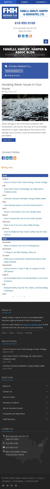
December (6, 242)
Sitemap (28, 333)
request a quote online (32, 324)
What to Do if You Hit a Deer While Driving (21, 225)
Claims (24, 2)
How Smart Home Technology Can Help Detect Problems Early (22, 359)
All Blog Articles (13, 75)
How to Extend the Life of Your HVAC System (23, 218)
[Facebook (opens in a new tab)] (19, 36)
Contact (20, 333)
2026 (4, 175)
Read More (7, 140)
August (5, 179)
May (4, 202)
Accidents (41, 2)
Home (4, 333)
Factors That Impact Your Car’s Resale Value (22, 212)
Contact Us (7, 391)
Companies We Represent (14, 413)
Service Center (9, 397)
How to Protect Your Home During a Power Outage (25, 182)
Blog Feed (8, 167)
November (6, 249)
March (5, 215)
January (5, 228)
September (7, 265)
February (6, 221)
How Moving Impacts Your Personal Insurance (23, 205)
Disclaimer (6, 481)
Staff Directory (9, 419)
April (4, 208)
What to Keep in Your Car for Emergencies (21, 245)
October (5, 255)
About (11, 333)
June (4, 195)
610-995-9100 (12, 443)
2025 (4, 239)
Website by (32, 481)
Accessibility (18, 481)
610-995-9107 (12, 447)
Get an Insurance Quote (13, 408)
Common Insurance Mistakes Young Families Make (25, 198)
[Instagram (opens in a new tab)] (27, 36)
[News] (30, 36)
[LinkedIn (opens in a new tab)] (23, 36)
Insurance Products (11, 402)
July (4, 185)
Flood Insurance (12, 71)
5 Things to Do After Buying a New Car (20, 252)
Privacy (40, 478)
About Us (7, 386)
